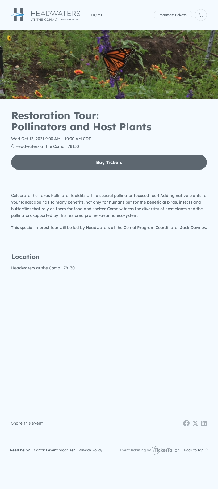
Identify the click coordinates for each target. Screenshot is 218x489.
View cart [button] (201, 15)
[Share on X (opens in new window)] (195, 423)
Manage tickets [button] (173, 14)
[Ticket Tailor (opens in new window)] (165, 450)
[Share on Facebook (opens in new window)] (186, 423)
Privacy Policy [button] (90, 450)
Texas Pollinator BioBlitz (62, 195)
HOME (97, 15)
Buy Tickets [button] (109, 162)
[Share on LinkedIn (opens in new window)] (204, 423)
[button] (54, 450)
